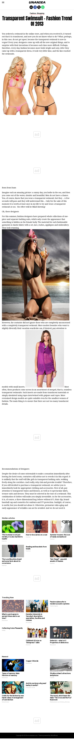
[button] (3, 2)
